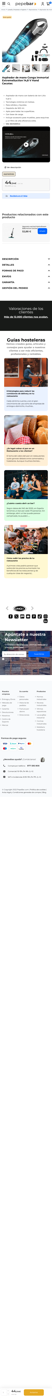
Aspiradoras (9, 174)
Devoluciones (7, 712)
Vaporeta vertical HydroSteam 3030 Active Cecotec (34, 227)
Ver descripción (13, 167)
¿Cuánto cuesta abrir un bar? (21, 503)
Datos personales (23, 698)
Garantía (5, 709)
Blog (44, 792)
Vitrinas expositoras (41, 710)
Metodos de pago (7, 704)
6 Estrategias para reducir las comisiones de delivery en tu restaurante (20, 393)
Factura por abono (24, 710)
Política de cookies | (38, 790)
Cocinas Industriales (41, 722)
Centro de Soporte (6, 720)
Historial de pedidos (24, 704)
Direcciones (24, 715)
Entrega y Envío (8, 699)
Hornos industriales (41, 698)
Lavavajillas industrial (41, 716)
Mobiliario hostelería (41, 728)
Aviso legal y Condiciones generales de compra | (22, 792)
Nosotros (6, 716)
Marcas (5, 725)
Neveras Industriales (41, 704)
